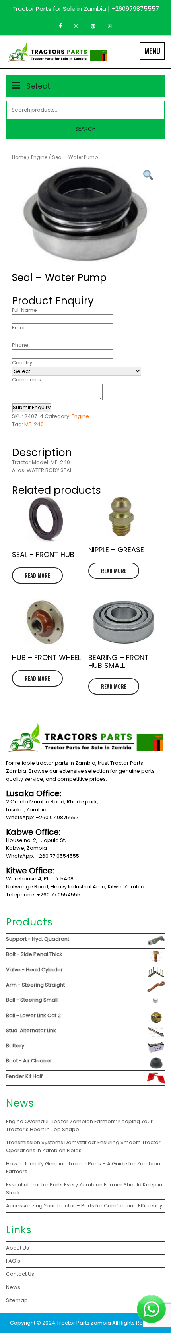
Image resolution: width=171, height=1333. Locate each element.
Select (38, 86)
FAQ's (13, 1261)
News (13, 1287)
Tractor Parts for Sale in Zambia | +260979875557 (85, 8)
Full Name (24, 310)
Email (19, 327)
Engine (39, 157)
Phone (20, 345)
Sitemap (17, 1300)
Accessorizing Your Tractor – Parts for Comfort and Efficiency (84, 1205)
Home (19, 157)
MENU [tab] (152, 51)
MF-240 (34, 424)
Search (85, 129)
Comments (26, 379)
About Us (17, 1248)
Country (22, 362)
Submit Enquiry (32, 407)
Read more (37, 575)
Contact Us (20, 1274)
